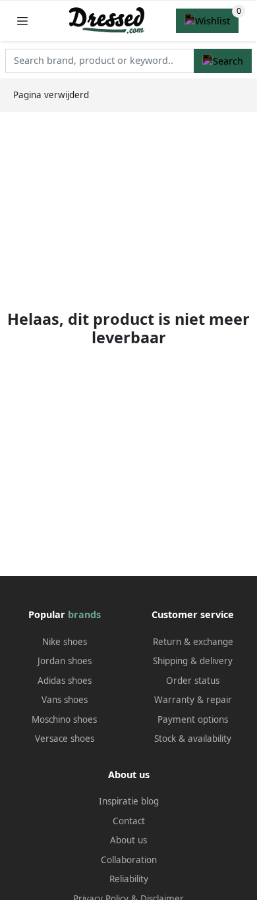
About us (128, 840)
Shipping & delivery (193, 661)
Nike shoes (64, 642)
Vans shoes (65, 700)
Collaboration (129, 860)
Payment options (192, 719)
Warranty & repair (193, 700)
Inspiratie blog (129, 801)
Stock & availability (192, 739)
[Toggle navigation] (22, 20)
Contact (129, 821)
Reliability (128, 879)
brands (84, 614)
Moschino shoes (64, 719)
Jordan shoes (65, 661)
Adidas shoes (65, 681)
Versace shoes (64, 739)
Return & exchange (193, 642)
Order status (192, 681)
